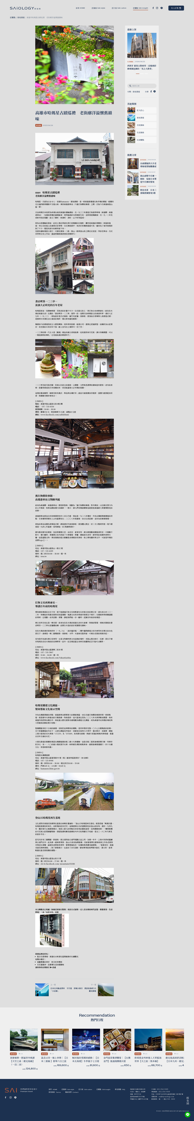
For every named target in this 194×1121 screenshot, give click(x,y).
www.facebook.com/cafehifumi (55, 414)
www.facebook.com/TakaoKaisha (56, 657)
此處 (54, 967)
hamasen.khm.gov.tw (50, 768)
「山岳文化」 (49, 912)
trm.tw (44, 556)
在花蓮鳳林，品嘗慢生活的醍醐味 (50, 964)
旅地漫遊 (21, 17)
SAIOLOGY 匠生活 (25, 8)
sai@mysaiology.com (166, 1096)
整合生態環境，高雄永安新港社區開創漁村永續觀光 (57, 956)
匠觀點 (12, 17)
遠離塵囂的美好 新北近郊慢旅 (49, 962)
